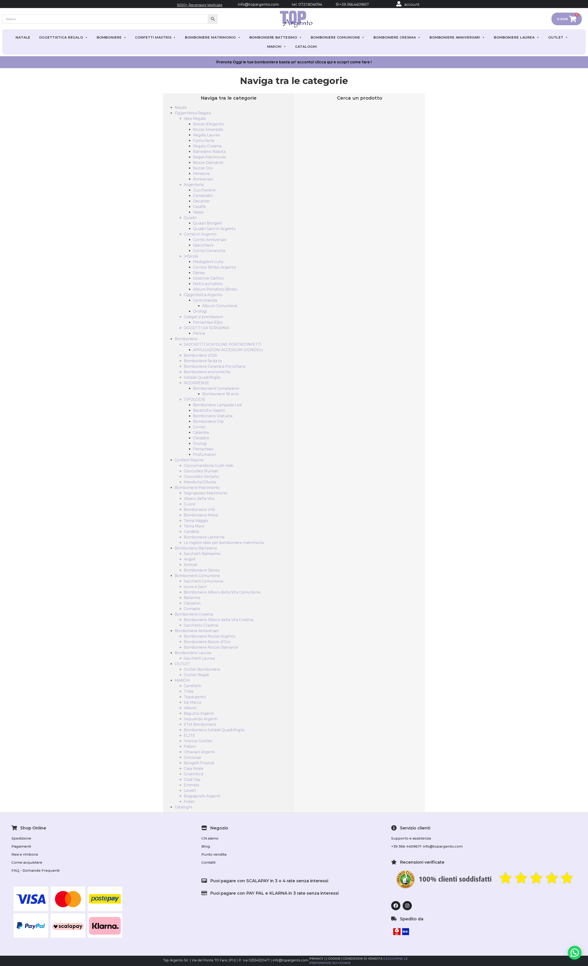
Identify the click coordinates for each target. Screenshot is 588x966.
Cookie (334, 958)
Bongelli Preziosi (199, 763)
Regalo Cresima (207, 146)
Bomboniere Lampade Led (217, 405)
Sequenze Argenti (201, 719)
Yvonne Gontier (198, 741)
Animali (190, 565)
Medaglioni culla (208, 262)
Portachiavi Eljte (208, 322)
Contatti (208, 862)
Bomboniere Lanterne (204, 537)
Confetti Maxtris (153, 37)
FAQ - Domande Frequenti (35, 870)
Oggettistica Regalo (61, 37)
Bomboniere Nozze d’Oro (207, 642)
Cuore (189, 504)
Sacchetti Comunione (203, 581)
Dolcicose (192, 757)
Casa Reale (194, 768)
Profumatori (204, 454)
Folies (189, 801)
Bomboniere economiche (207, 372)
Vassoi (198, 212)
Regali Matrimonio (209, 157)
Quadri (190, 218)
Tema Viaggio (196, 520)
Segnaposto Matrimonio (206, 493)
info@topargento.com (258, 4)
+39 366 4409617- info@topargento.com (427, 846)
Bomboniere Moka (201, 515)
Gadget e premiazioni (203, 317)
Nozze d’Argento (208, 124)
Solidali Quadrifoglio (202, 377)
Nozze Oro (203, 168)
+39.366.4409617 (353, 4)
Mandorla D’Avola (200, 482)
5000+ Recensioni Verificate (199, 5)
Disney (199, 273)
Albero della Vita (199, 498)
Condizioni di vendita (363, 958)
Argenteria (194, 184)
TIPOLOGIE (194, 399)
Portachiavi (203, 449)
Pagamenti (21, 846)
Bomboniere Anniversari (455, 37)
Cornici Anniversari (209, 240)
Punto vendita (213, 854)
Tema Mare (194, 526)
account (412, 4)
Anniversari (203, 179)
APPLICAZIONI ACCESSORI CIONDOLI (228, 350)
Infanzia (191, 256)
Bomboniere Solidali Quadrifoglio (214, 730)
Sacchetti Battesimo (202, 554)
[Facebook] (395, 905)
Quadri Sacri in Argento (214, 229)
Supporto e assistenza (411, 838)
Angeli (189, 559)
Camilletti (192, 686)
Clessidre (201, 438)
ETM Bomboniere (200, 724)
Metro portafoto (208, 284)
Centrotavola (205, 300)
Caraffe (199, 206)
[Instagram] (407, 905)
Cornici (199, 427)
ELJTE (189, 735)
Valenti (190, 708)
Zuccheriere (204, 190)
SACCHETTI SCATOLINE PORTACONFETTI (223, 344)
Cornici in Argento (200, 234)
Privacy (316, 958)
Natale (23, 37)
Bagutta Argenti (199, 713)
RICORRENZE (196, 383)
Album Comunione (219, 306)
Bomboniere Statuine (213, 416)
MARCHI (274, 47)
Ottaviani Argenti (199, 752)
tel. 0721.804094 (302, 4)
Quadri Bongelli (207, 223)
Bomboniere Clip (208, 421)
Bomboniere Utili (199, 509)
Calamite (201, 432)
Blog (205, 846)
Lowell (190, 790)
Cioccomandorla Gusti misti (208, 465)
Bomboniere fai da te (203, 361)
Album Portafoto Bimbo (215, 289)
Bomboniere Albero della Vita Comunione (222, 592)
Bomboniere (109, 37)
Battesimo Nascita (209, 151)
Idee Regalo (195, 118)
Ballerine (192, 598)
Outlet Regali (196, 675)
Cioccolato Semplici (201, 476)
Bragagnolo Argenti (202, 796)
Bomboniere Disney (202, 570)
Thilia (188, 691)
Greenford (193, 774)
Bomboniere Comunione (335, 37)
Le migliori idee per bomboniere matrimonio (224, 542)
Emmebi (191, 785)
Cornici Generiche (209, 251)
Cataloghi (306, 47)
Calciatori (192, 603)
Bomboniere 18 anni (220, 394)
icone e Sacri (195, 587)
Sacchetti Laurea (199, 658)
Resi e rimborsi (24, 854)
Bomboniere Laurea (514, 37)
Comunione (204, 140)
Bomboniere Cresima (394, 37)
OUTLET (555, 37)
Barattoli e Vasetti (209, 410)
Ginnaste (192, 609)
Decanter (201, 201)
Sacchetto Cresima (201, 625)
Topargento (195, 697)
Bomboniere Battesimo (273, 37)
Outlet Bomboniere (202, 669)
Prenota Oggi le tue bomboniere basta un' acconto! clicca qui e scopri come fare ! (294, 62)
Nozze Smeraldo (208, 129)
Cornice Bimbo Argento (214, 267)
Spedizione (21, 838)
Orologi (200, 311)
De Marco (192, 702)
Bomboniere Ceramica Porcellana (214, 366)
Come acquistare (26, 862)
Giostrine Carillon (208, 278)
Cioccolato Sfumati (201, 471)
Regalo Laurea (206, 135)
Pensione (201, 173)
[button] (575, 953)
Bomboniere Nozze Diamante (211, 647)
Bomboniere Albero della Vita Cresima (218, 620)
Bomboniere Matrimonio (210, 37)
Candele (191, 531)
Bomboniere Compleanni (216, 388)
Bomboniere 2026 (200, 355)
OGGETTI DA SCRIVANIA (206, 328)
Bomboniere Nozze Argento (210, 636)
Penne (199, 333)
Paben (190, 746)
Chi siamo (209, 838)
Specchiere (203, 245)
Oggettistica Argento (203, 295)
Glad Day (192, 779)
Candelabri (203, 195)
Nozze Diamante (208, 162)
